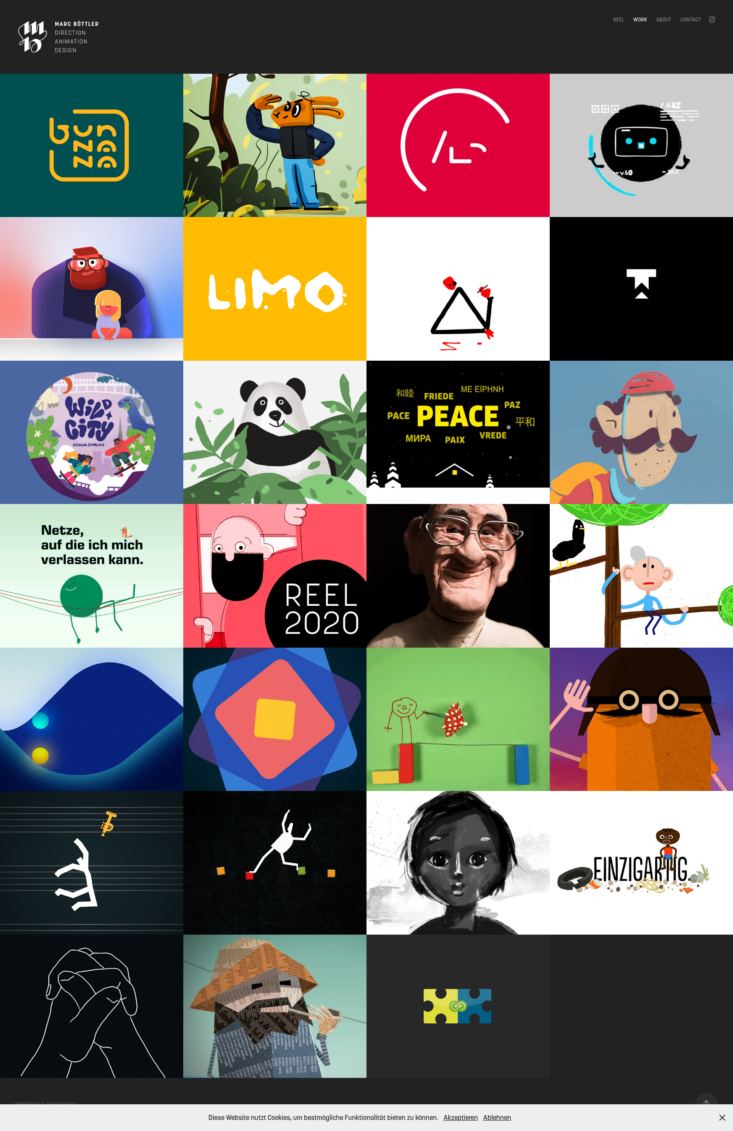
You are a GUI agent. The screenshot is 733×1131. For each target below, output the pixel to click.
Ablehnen (497, 1117)
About (663, 19)
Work (640, 19)
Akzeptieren (461, 1117)
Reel (618, 19)
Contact (690, 19)
